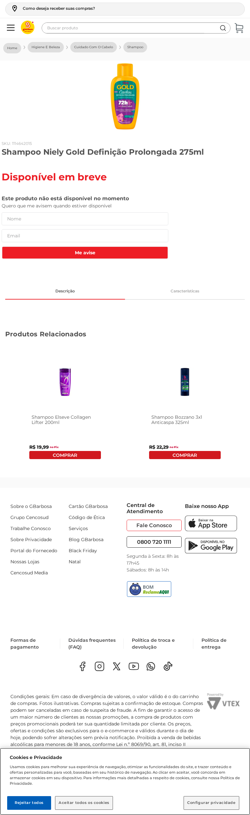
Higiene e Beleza (46, 47)
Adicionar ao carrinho (65, 455)
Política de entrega (214, 643)
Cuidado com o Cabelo (93, 47)
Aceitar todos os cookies (84, 802)
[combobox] (136, 28)
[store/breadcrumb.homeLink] (12, 48)
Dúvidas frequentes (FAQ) (92, 643)
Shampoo (135, 47)
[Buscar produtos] (223, 28)
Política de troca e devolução (153, 643)
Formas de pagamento (24, 643)
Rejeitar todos (29, 802)
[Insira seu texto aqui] (151, 667)
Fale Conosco (154, 525)
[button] (53, 8)
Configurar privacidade (211, 802)
